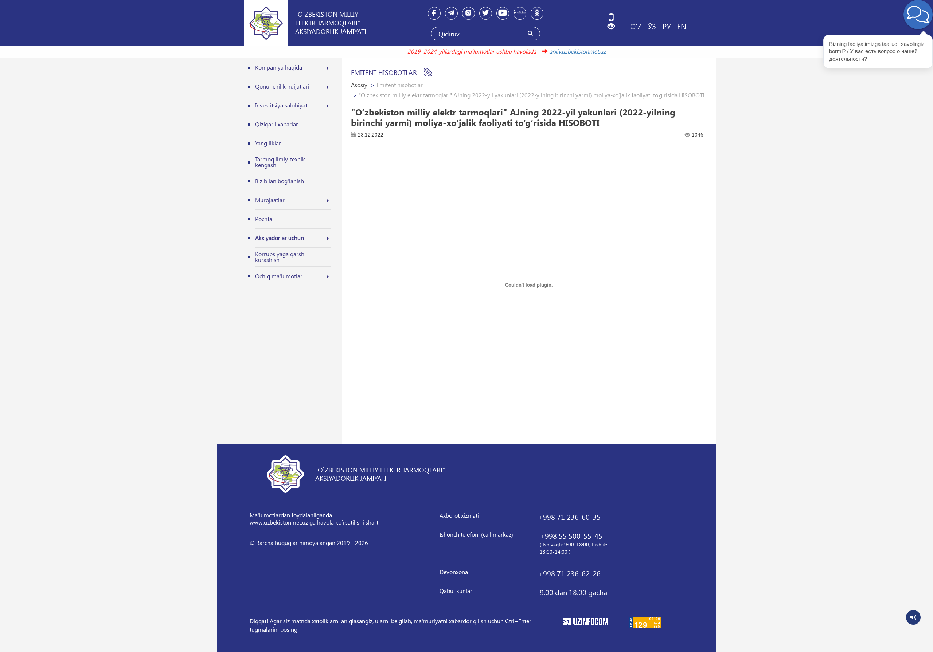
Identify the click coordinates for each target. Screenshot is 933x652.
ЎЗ (652, 26)
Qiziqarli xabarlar (276, 124)
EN (681, 26)
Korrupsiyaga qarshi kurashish (280, 256)
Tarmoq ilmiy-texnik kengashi (280, 162)
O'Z (635, 26)
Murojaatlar (270, 200)
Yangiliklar (268, 143)
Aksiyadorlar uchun (279, 237)
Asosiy (359, 85)
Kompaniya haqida (278, 67)
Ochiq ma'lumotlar (278, 276)
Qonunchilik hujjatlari (282, 86)
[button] (614, 26)
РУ (667, 26)
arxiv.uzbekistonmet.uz (565, 51)
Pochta (263, 219)
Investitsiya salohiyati (282, 105)
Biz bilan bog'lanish (279, 181)
